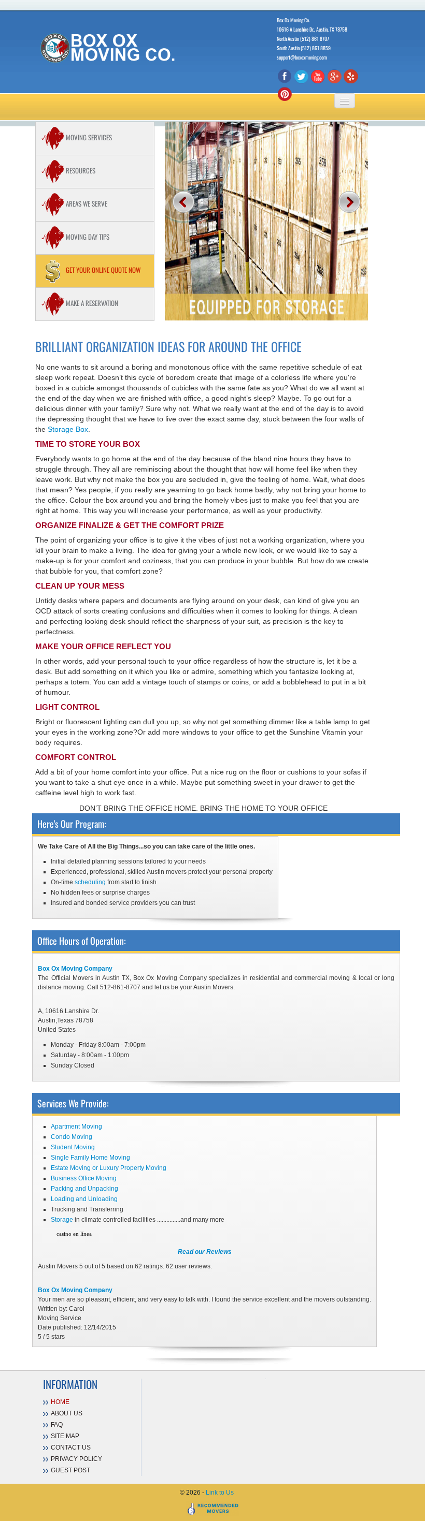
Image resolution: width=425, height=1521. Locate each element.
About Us (66, 1413)
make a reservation (91, 303)
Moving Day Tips (86, 236)
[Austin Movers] (110, 47)
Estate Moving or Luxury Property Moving (108, 1168)
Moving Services (88, 137)
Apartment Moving (76, 1126)
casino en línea (74, 1234)
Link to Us (220, 1492)
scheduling (90, 882)
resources (79, 170)
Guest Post (70, 1470)
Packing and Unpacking (84, 1188)
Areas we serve (85, 203)
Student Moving (73, 1147)
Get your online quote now (102, 270)
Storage (62, 1219)
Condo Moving (71, 1136)
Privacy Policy (76, 1458)
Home (60, 1402)
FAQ (57, 1424)
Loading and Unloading (84, 1199)
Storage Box (68, 429)
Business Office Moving (84, 1178)
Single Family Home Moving (90, 1157)
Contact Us (71, 1447)
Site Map (65, 1436)
